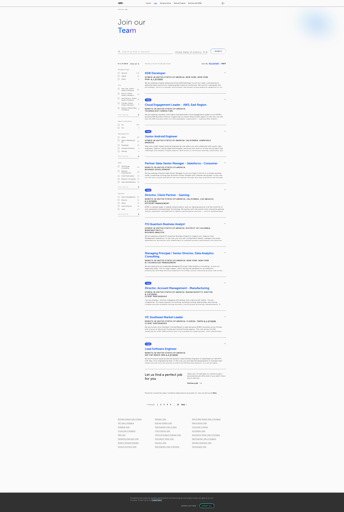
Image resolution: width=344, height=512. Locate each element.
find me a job (192, 383)
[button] (148, 99)
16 (178, 405)
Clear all (133, 64)
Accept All (207, 506)
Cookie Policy (157, 500)
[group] (185, 80)
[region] (172, 502)
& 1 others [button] (157, 79)
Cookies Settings (188, 506)
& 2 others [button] (151, 201)
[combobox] (175, 52)
